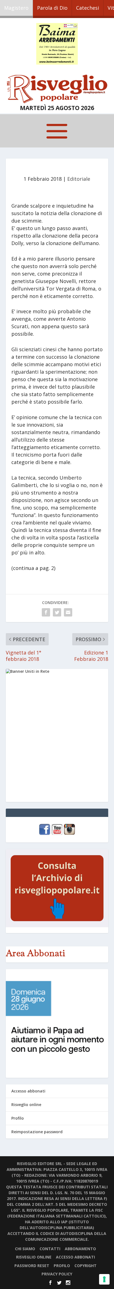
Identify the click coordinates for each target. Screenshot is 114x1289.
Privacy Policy (57, 1274)
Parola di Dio (52, 7)
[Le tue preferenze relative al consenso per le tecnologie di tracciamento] (104, 1279)
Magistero (16, 7)
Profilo (17, 1118)
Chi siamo (25, 1248)
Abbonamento (80, 1248)
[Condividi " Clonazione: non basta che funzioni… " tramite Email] (68, 612)
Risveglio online (26, 1104)
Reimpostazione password (37, 1131)
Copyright (85, 1265)
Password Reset (31, 1265)
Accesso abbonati (28, 1091)
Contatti (50, 1248)
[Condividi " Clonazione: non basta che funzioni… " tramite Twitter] (57, 612)
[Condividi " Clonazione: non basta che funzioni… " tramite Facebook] (45, 612)
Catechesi (87, 7)
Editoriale (78, 178)
